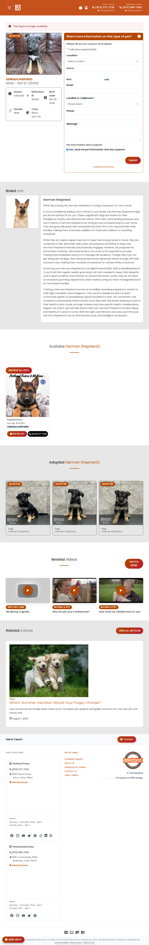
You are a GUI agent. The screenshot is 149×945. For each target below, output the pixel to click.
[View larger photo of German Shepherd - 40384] (45, 377)
